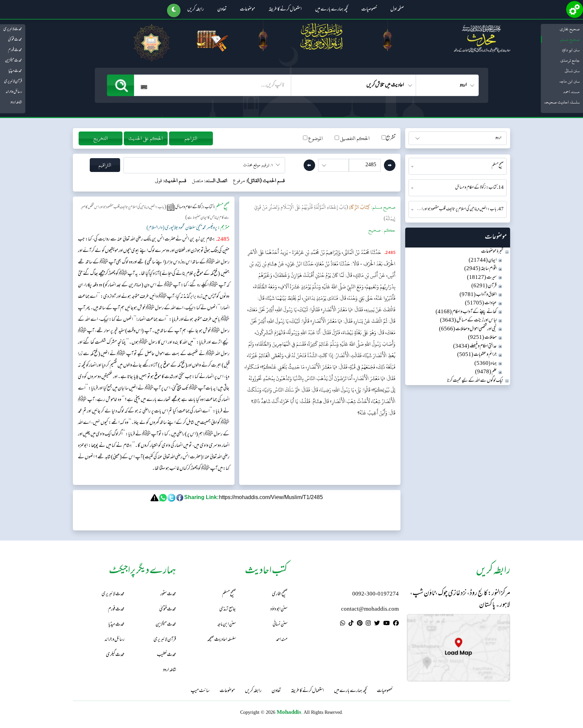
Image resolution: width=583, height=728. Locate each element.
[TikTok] (351, 624)
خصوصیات (369, 9)
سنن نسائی (572, 71)
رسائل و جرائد (14, 92)
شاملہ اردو (16, 102)
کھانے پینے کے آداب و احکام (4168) (466, 312)
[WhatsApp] (342, 624)
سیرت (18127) (482, 278)
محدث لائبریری (12, 29)
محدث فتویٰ (15, 40)
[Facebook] (396, 624)
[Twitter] (377, 624)
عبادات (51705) (481, 303)
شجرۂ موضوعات (492, 252)
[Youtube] (386, 624)
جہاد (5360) (485, 364)
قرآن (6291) (484, 286)
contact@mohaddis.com (370, 609)
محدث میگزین (13, 61)
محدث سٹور (168, 594)
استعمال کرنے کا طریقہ (285, 9)
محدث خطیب (166, 655)
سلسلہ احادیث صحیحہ (562, 102)
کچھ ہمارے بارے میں (331, 9)
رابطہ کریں (195, 9)
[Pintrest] (359, 624)
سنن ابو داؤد (571, 50)
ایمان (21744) (483, 260)
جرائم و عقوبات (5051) (477, 355)
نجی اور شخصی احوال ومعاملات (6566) (468, 329)
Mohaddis (289, 712)
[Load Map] (458, 647)
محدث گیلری (115, 655)
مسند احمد (571, 92)
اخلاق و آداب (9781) (478, 295)
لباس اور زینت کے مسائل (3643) (468, 320)
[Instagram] (368, 624)
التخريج (100, 138)
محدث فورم (15, 50)
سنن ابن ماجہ (569, 81)
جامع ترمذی (570, 60)
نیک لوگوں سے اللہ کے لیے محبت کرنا (475, 381)
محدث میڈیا (15, 71)
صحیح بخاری (570, 29)
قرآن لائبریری (13, 82)
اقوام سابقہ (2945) (480, 269)
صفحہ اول (397, 9)
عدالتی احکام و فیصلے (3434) (475, 346)
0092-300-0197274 (375, 594)
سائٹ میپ (200, 691)
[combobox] (458, 166)
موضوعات (247, 9)
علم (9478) (486, 372)
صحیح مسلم (570, 39)
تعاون (221, 9)
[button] (174, 10)
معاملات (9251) (482, 338)
